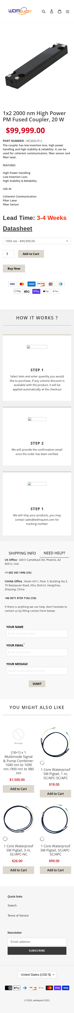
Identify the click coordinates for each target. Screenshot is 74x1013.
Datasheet (17, 228)
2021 (47, 1000)
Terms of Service (18, 915)
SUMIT (37, 684)
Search (12, 905)
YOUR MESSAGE (17, 664)
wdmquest (38, 1000)
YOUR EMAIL (15, 645)
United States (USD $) (36, 974)
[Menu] (68, 11)
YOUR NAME (14, 627)
